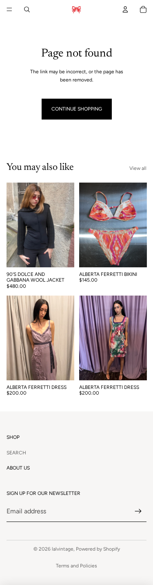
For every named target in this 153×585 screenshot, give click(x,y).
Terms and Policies (76, 566)
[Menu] (9, 9)
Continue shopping (76, 109)
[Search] (27, 9)
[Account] (125, 9)
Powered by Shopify (98, 549)
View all (137, 168)
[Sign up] (138, 511)
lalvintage (62, 549)
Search (16, 453)
